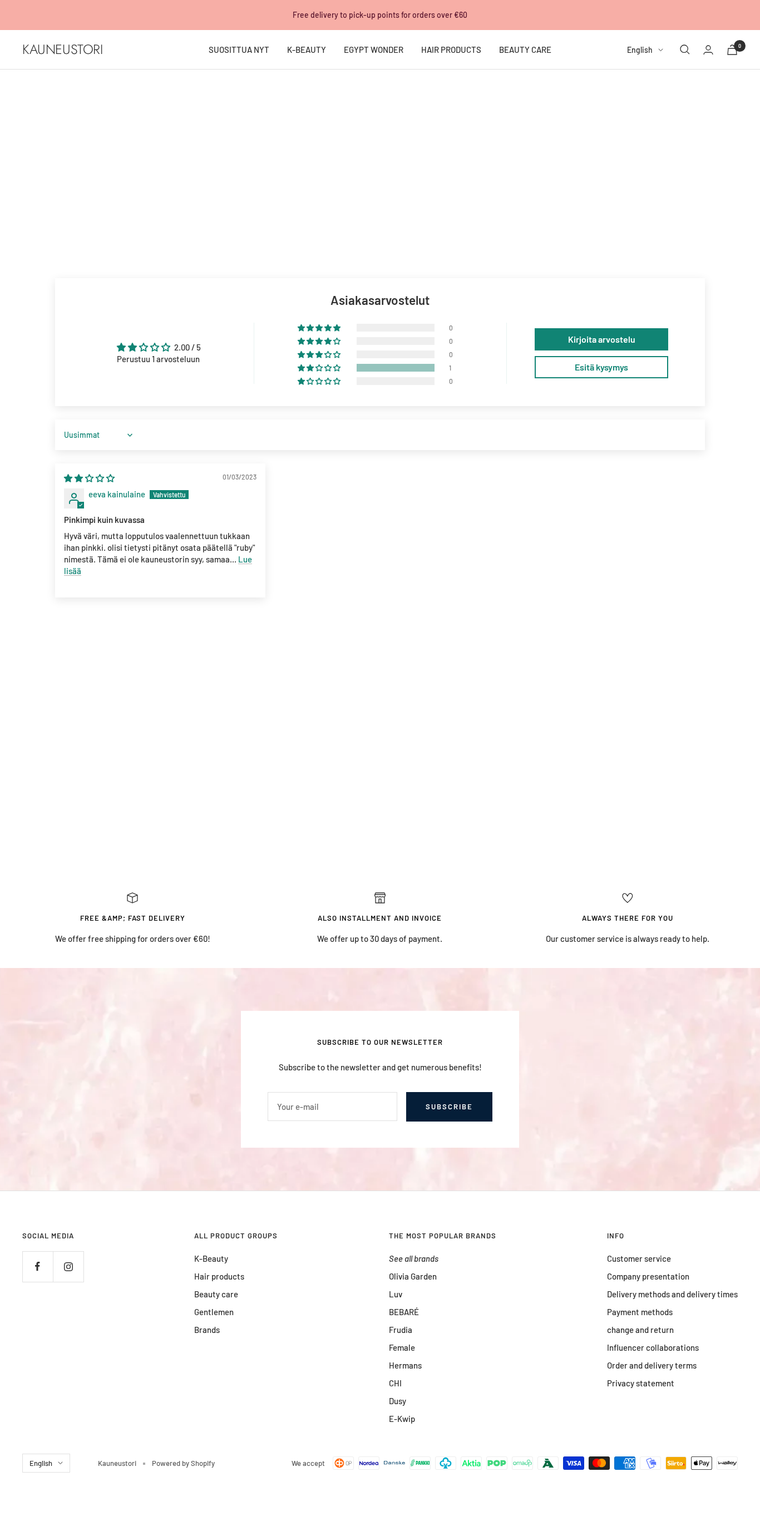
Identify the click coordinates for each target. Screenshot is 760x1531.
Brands (207, 1330)
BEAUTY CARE (525, 50)
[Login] (708, 50)
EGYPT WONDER (373, 50)
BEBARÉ (404, 1312)
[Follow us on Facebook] (37, 1266)
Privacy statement (640, 1383)
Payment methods (640, 1312)
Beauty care (216, 1294)
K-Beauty (211, 1258)
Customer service (639, 1258)
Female (402, 1347)
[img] (89, 478)
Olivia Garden (413, 1276)
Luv (395, 1294)
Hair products (219, 1276)
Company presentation (648, 1276)
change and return (640, 1330)
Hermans (405, 1365)
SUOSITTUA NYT (239, 50)
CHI (395, 1383)
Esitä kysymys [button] (601, 367)
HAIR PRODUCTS (451, 50)
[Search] (685, 50)
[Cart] (732, 50)
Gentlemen (214, 1312)
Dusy (397, 1401)
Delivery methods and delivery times (672, 1294)
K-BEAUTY (306, 50)
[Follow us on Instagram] (68, 1266)
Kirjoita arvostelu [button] (601, 339)
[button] (320, 368)
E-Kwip (402, 1419)
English (640, 50)
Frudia (400, 1330)
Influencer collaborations (653, 1347)
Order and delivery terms (652, 1365)
